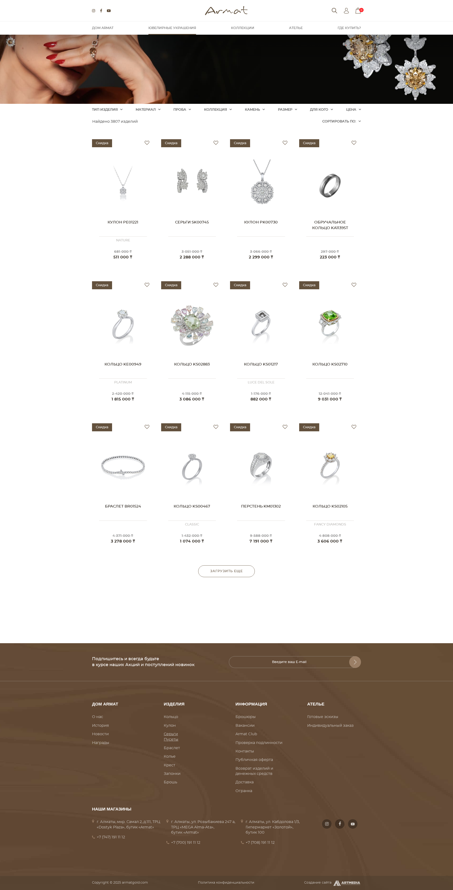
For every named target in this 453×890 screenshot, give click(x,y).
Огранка (243, 791)
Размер (285, 109)
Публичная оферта (254, 760)
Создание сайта (317, 882)
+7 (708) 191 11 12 (260, 842)
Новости (100, 734)
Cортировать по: (339, 121)
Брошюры (245, 717)
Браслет (172, 748)
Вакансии (245, 725)
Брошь (170, 782)
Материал (146, 109)
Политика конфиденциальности (226, 882)
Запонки (172, 774)
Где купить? (349, 28)
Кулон (170, 725)
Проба (179, 109)
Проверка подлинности (258, 743)
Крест (169, 765)
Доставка (244, 782)
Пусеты (171, 739)
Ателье (296, 28)
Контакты (244, 751)
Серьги (171, 734)
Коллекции (242, 28)
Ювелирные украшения (172, 28)
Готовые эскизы (322, 717)
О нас (97, 717)
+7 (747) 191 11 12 (111, 837)
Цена (351, 109)
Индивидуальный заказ (330, 725)
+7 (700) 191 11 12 (185, 842)
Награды (100, 743)
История (100, 725)
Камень (252, 109)
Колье (170, 756)
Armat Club (246, 734)
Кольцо (171, 717)
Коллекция (215, 109)
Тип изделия (105, 109)
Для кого (319, 109)
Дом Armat (102, 28)
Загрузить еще (226, 571)
